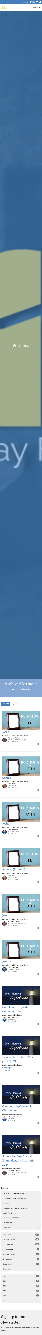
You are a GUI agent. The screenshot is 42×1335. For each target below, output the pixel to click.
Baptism (6, 1203)
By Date (6, 704)
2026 (20, 1276)
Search (26, 2)
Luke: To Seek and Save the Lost (15, 1193)
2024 (20, 1286)
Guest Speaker (20, 1264)
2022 (20, 1296)
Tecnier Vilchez (20, 1259)
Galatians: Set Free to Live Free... (15, 1208)
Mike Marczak (20, 1235)
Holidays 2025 (8, 1223)
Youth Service (8, 1213)
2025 (20, 1281)
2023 (20, 1291)
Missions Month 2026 (11, 1218)
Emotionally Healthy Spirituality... (15, 1198)
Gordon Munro (20, 1249)
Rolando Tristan (20, 1240)
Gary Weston (20, 1244)
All (4, 1300)
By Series (15, 704)
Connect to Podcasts (21, 689)
